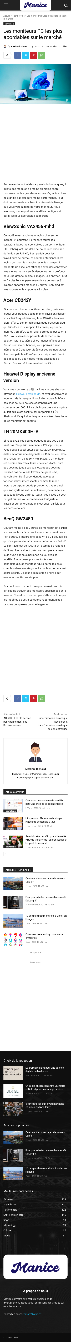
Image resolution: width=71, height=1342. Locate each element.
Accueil (6, 15)
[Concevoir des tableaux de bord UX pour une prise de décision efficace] (13, 805)
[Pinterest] (33, 55)
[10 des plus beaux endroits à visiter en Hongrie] (13, 921)
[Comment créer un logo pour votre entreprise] (13, 939)
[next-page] (11, 854)
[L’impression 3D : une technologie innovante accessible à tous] (13, 823)
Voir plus (34, 952)
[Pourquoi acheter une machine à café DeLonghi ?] (13, 902)
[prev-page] (5, 854)
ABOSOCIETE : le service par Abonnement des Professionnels (17, 722)
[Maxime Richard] (5, 46)
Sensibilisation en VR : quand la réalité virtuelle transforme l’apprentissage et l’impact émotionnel (46, 840)
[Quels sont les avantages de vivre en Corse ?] (13, 883)
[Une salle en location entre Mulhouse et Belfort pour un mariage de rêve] (13, 1091)
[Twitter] (25, 55)
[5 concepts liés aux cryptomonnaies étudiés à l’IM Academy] (13, 1109)
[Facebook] (17, 55)
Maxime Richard (19, 46)
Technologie (19, 15)
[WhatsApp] (41, 55)
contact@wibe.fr (31, 1314)
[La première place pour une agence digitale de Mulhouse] (13, 1073)
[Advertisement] (35, 143)
